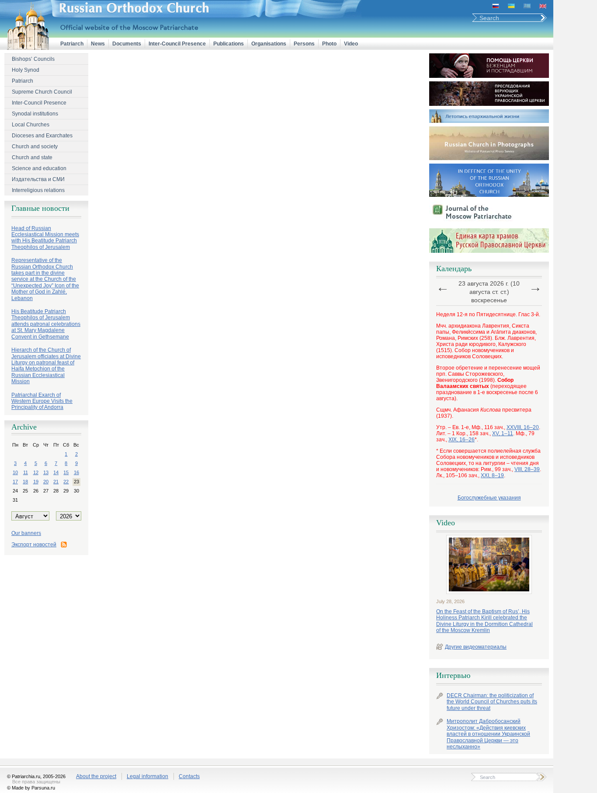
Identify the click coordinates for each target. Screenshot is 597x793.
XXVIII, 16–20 (523, 427)
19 (35, 481)
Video (351, 44)
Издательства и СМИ (38, 179)
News (98, 44)
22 (66, 481)
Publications (228, 44)
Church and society (35, 146)
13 (46, 472)
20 (46, 481)
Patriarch (71, 44)
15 (66, 472)
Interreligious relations (38, 190)
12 (35, 472)
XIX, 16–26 (461, 440)
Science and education (39, 168)
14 (56, 472)
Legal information (147, 776)
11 (25, 472)
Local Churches (30, 125)
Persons (304, 44)
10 (15, 472)
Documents (126, 44)
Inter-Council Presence (177, 44)
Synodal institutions (35, 114)
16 (76, 472)
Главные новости (40, 208)
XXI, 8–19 (492, 475)
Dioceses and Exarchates (42, 136)
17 (15, 481)
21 (56, 481)
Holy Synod (25, 70)
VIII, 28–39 (527, 469)
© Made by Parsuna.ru (31, 787)
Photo (329, 44)
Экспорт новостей (33, 544)
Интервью (453, 675)
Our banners (26, 533)
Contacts (189, 776)
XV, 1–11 (502, 433)
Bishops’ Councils (33, 59)
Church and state (32, 157)
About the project (96, 776)
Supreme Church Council (42, 92)
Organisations (268, 44)
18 (25, 481)
